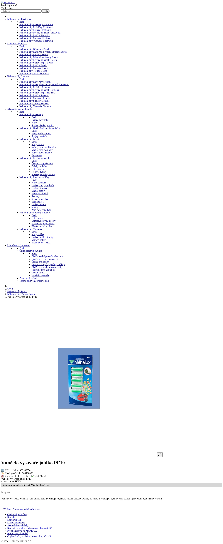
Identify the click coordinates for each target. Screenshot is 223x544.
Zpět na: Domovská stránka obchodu (22, 509)
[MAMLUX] (8, 2)
